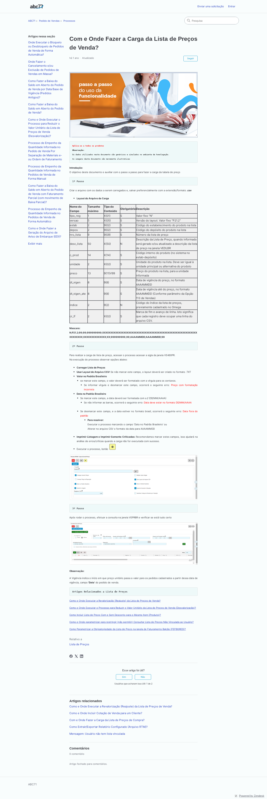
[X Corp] (76, 656)
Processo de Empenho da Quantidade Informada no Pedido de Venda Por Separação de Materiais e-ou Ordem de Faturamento (45, 151)
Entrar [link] (231, 6)
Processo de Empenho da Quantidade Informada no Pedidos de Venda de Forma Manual (44, 172)
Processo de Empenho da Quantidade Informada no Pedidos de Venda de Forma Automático (44, 215)
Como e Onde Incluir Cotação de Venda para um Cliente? (105, 713)
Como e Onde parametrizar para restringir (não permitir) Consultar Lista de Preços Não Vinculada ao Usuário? (131, 622)
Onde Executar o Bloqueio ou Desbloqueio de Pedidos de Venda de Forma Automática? (46, 48)
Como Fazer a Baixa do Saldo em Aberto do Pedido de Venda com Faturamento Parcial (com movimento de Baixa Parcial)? (46, 194)
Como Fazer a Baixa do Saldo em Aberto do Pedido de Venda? (46, 108)
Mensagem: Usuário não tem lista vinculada (97, 733)
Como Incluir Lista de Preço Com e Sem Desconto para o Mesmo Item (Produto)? (115, 614)
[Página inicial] (36, 6)
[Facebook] (71, 656)
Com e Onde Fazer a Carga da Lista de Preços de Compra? (107, 720)
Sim (124, 677)
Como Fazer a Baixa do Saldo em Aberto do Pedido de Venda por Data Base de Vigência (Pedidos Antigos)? (46, 89)
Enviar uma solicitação (210, 6)
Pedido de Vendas (49, 20)
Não (143, 677)
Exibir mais (35, 243)
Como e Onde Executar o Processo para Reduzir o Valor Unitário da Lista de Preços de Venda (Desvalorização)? (44, 128)
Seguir (190, 58)
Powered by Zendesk (251, 795)
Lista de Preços (79, 644)
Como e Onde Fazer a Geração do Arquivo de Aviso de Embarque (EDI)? (44, 232)
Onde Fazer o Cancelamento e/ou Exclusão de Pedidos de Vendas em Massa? (43, 68)
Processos (69, 20)
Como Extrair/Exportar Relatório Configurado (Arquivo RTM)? (108, 727)
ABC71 (31, 20)
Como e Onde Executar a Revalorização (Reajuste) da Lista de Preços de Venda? (115, 600)
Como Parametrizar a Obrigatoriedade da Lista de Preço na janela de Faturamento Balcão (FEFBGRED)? (127, 629)
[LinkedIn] (81, 656)
